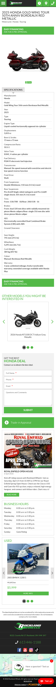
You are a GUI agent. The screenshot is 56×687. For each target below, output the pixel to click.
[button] (3, 321)
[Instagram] (31, 650)
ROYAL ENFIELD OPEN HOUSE (18, 471)
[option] (28, 321)
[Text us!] (46, 681)
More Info (28, 593)
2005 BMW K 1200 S (16, 577)
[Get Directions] (46, 3)
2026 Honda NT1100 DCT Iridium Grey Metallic (28, 335)
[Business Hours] (39, 3)
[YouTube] (25, 650)
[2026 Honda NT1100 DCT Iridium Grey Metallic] (28, 318)
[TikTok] (37, 650)
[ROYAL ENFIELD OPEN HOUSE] (28, 450)
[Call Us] (52, 3)
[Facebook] (19, 650)
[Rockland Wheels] (21, 3)
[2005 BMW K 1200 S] (28, 559)
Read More (12, 495)
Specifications (13, 89)
